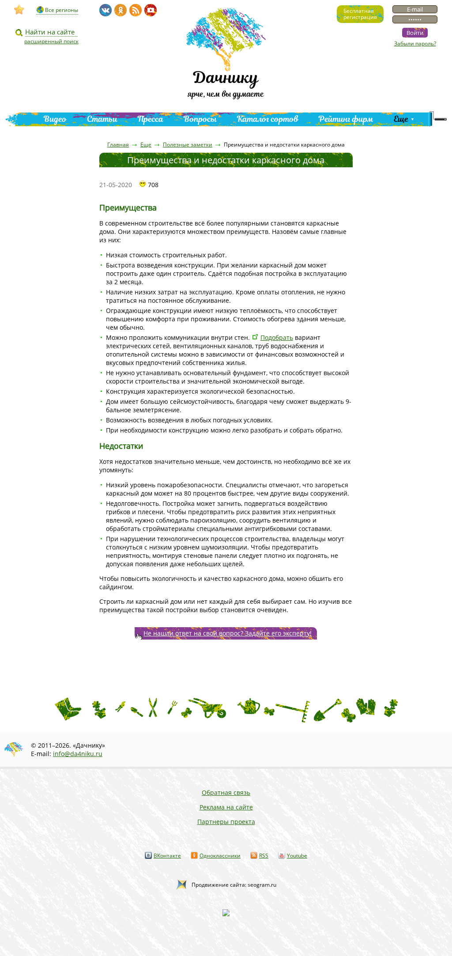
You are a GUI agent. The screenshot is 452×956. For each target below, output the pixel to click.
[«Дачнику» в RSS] (135, 10)
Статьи (102, 118)
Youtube (297, 855)
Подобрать (276, 337)
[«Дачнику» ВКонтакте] (105, 10)
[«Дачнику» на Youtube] (150, 10)
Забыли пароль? (415, 43)
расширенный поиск (51, 41)
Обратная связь (226, 792)
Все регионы (61, 10)
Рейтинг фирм (346, 118)
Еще (401, 118)
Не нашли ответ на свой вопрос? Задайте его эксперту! (227, 633)
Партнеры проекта (226, 821)
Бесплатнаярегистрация (360, 14)
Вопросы (200, 118)
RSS (263, 855)
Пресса (150, 118)
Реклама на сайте (226, 807)
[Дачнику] (19, 9)
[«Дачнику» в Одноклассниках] (120, 10)
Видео (55, 118)
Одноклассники (220, 855)
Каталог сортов (267, 118)
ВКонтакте (167, 855)
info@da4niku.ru (77, 753)
